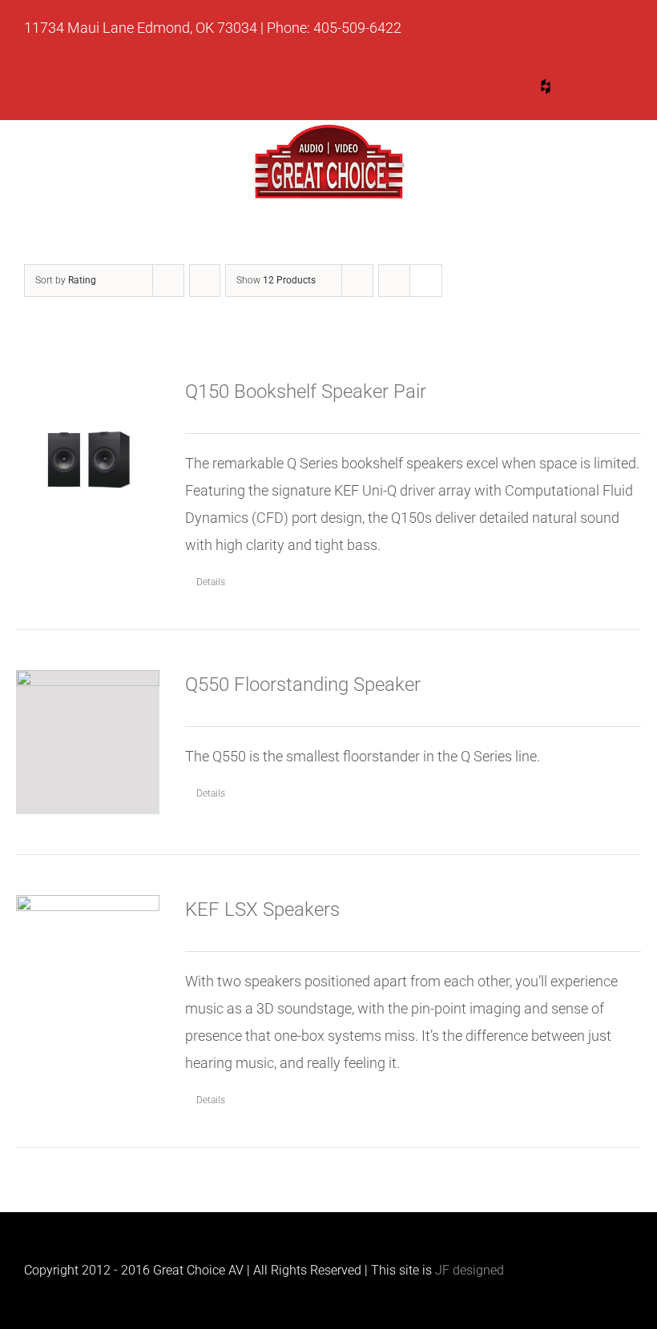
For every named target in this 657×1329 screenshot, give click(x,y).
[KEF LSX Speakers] (87, 952)
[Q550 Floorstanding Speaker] (87, 741)
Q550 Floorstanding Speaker (303, 684)
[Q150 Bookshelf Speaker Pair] (87, 448)
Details (210, 582)
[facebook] (606, 89)
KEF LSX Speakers (262, 909)
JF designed (469, 1270)
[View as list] (425, 280)
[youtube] (484, 89)
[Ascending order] (204, 280)
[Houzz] (545, 86)
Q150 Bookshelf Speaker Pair (305, 391)
